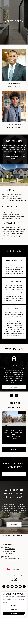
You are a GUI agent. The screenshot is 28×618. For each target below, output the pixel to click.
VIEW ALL (14, 449)
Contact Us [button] (14, 524)
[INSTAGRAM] (7, 586)
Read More (14, 387)
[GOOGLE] (20, 586)
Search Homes (14, 474)
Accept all (14, 613)
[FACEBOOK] (3, 586)
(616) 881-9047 (9, 553)
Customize (14, 609)
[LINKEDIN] (12, 586)
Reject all (14, 605)
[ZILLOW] (24, 586)
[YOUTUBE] (16, 586)
